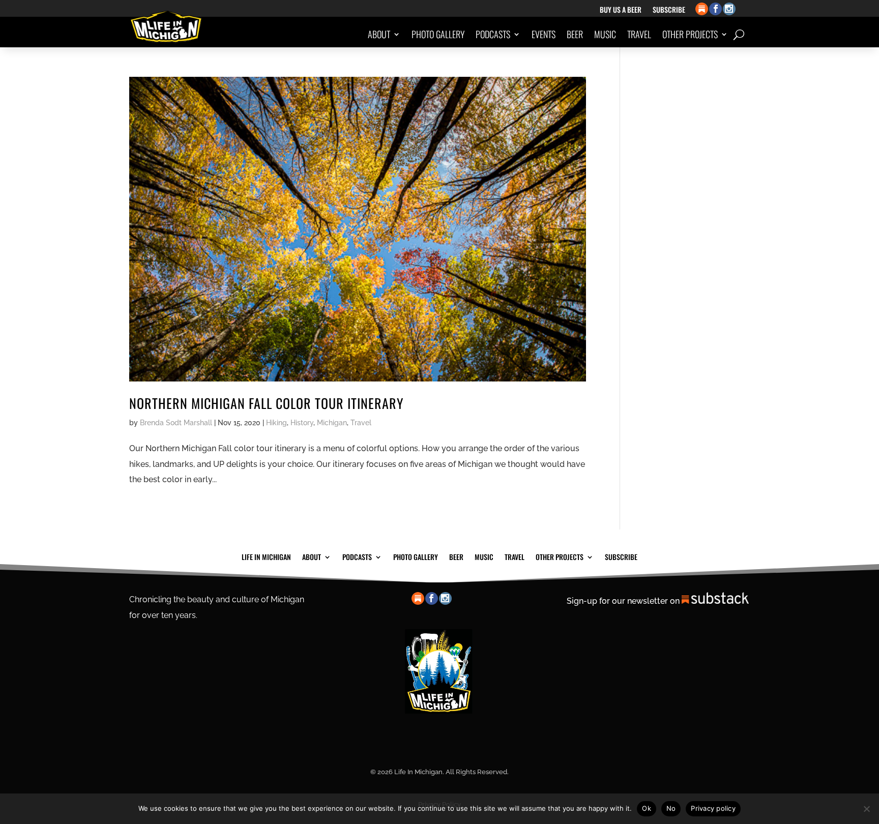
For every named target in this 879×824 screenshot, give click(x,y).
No (671, 808)
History (301, 423)
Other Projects (690, 34)
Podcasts (493, 34)
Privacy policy (713, 808)
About (379, 34)
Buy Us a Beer (620, 10)
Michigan (332, 423)
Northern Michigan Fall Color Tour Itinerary (266, 403)
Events (543, 34)
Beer (575, 34)
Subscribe (669, 10)
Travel (639, 34)
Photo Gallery (438, 34)
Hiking (276, 423)
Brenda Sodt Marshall (176, 423)
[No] (866, 809)
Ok (646, 808)
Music (605, 34)
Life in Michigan (266, 556)
